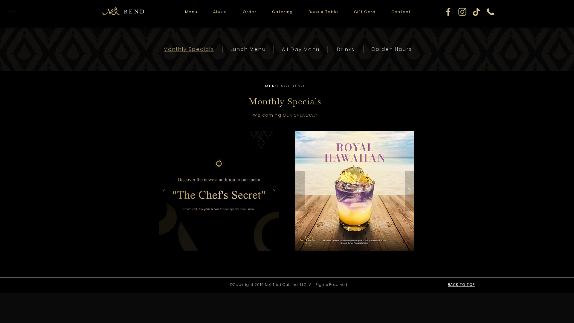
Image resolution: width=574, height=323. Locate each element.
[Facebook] (448, 12)
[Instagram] (462, 12)
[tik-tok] (476, 12)
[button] (219, 191)
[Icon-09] (490, 12)
